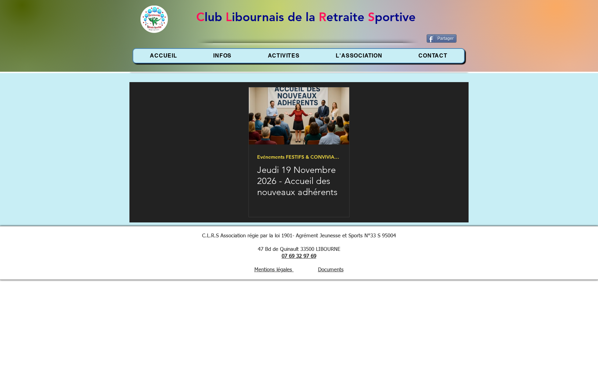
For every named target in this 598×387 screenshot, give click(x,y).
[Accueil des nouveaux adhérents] (299, 115)
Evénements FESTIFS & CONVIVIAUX (299, 157)
